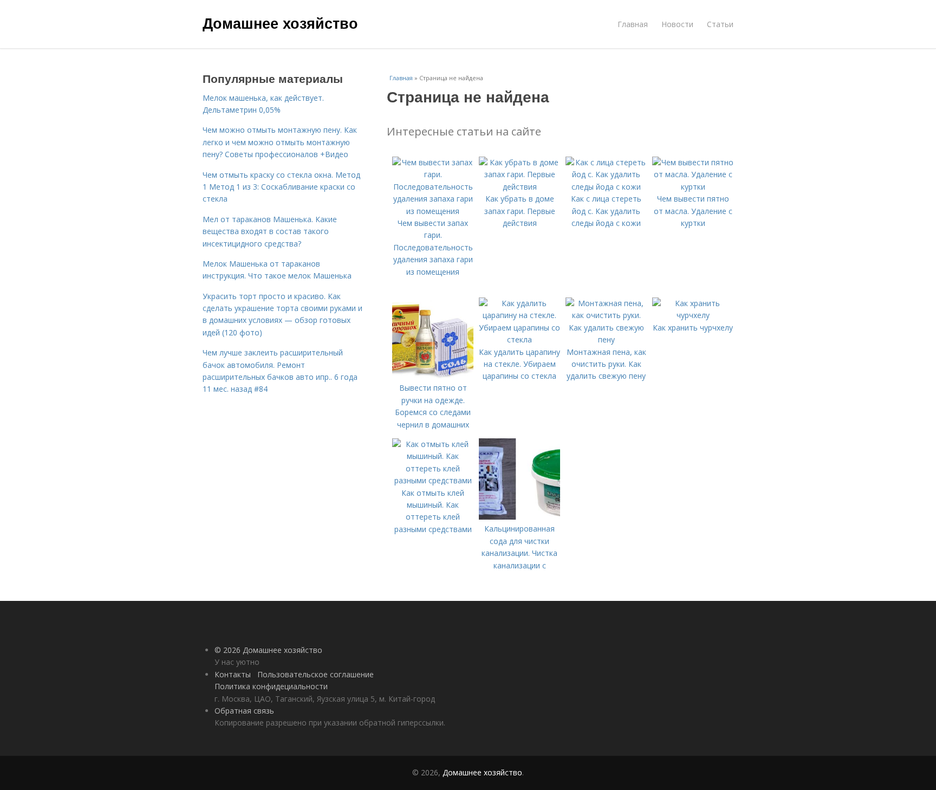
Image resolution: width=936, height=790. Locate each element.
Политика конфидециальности (271, 686)
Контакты (232, 674)
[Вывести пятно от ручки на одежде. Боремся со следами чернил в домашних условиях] (432, 376)
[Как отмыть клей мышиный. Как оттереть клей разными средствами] (432, 480)
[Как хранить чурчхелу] (692, 315)
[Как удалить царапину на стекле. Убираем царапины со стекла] (519, 339)
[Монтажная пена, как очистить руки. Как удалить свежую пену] (606, 339)
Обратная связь (244, 710)
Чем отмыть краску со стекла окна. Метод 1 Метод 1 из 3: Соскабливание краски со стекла (281, 187)
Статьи (720, 24)
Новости (677, 24)
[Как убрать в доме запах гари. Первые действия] (519, 187)
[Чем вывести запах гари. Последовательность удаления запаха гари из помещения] (432, 211)
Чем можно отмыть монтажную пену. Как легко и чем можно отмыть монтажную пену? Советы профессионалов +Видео (280, 142)
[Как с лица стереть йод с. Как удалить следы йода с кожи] (606, 187)
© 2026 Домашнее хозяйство (268, 650)
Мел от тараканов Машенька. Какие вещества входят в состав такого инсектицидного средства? (270, 231)
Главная (633, 24)
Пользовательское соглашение (315, 674)
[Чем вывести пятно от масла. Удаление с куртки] (692, 187)
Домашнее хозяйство (280, 22)
